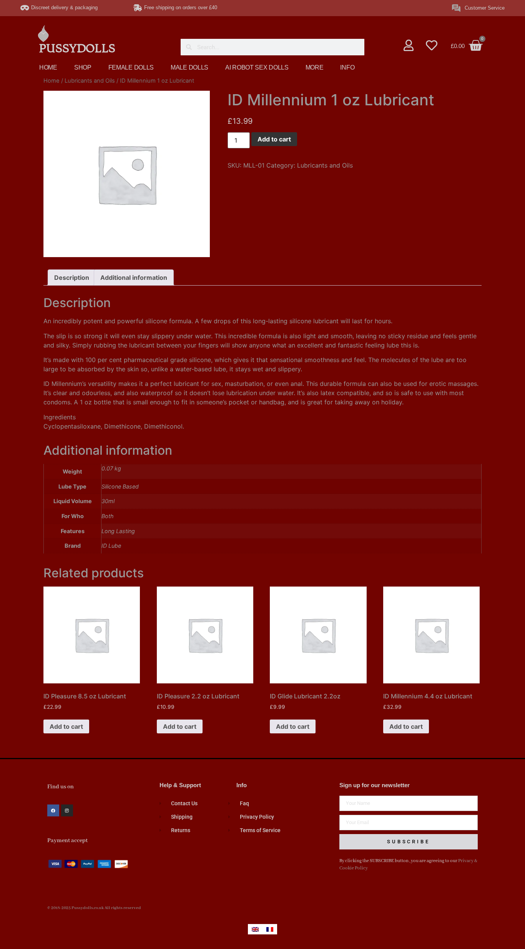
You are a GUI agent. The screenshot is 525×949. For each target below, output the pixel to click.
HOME (48, 67)
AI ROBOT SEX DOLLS (257, 67)
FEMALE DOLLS (131, 67)
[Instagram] (67, 810)
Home (51, 80)
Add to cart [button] (66, 726)
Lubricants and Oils (90, 80)
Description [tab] (71, 277)
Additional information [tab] (133, 277)
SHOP (82, 67)
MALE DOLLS (189, 67)
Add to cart (274, 139)
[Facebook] (53, 810)
